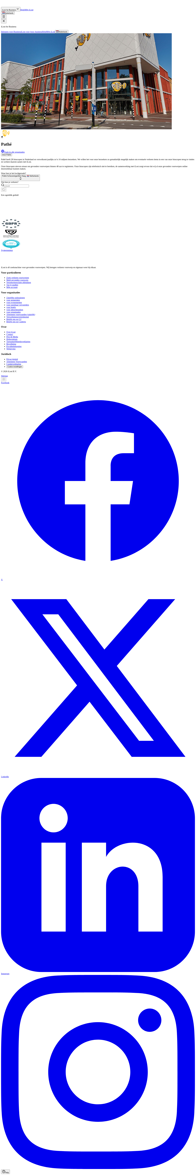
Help (22, 10)
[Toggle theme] (3, 379)
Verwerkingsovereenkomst (17, 317)
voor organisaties (13, 312)
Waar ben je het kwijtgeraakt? (13, 173)
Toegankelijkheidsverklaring (18, 341)
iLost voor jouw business (31, 32)
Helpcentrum (11, 339)
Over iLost (10, 332)
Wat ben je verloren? (9, 182)
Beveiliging (11, 344)
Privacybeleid (12, 359)
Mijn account (11, 287)
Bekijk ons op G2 (13, 319)
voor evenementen (14, 302)
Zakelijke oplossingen (15, 298)
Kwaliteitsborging (13, 346)
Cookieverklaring (13, 364)
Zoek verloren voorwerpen (17, 278)
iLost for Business (9, 10)
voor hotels (11, 307)
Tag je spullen (12, 285)
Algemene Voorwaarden (16, 361)
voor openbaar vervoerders (17, 305)
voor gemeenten (13, 300)
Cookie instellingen (14, 367)
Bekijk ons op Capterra (16, 322)
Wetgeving (10, 349)
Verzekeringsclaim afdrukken (18, 282)
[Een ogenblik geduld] (3, 189)
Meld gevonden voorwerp (17, 280)
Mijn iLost (29, 10)
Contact (9, 334)
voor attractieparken (14, 310)
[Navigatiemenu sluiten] (3, 21)
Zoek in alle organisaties (14, 152)
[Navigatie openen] (3, 17)
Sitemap (4, 376)
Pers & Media (12, 337)
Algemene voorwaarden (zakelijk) (20, 314)
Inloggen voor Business (11, 32)
